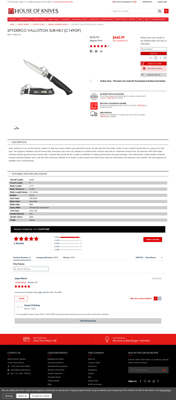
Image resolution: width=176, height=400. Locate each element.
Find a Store (47, 2)
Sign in (22, 2)
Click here (111, 98)
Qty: (151, 58)
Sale (140, 19)
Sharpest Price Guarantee (57, 366)
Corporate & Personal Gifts (63, 2)
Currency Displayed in (125, 2)
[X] (149, 381)
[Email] (96, 51)
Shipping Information (56, 359)
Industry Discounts (55, 373)
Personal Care (79, 19)
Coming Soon (158, 19)
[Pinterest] (158, 381)
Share (21, 299)
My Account (14, 2)
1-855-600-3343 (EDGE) (20, 366)
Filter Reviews (18, 264)
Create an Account (34, 2)
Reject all (22, 395)
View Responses (88, 321)
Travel (132, 19)
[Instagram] (145, 381)
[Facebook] (91, 51)
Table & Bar (53, 19)
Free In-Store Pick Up (15, 363)
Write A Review (152, 240)
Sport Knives (107, 19)
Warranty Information (56, 370)
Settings (9, 395)
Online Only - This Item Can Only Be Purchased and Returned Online (131, 81)
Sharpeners (24, 19)
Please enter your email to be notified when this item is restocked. (154, 41)
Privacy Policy (165, 390)
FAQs (49, 384)
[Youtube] (154, 381)
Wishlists (147, 2)
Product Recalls (53, 381)
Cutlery (12, 19)
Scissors (65, 19)
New (147, 19)
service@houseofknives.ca (21, 370)
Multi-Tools (121, 19)
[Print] (101, 51)
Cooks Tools (39, 19)
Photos (69, 257)
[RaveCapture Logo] (41, 229)
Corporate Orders (54, 377)
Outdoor (93, 19)
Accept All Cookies (41, 395)
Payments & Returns (56, 363)
